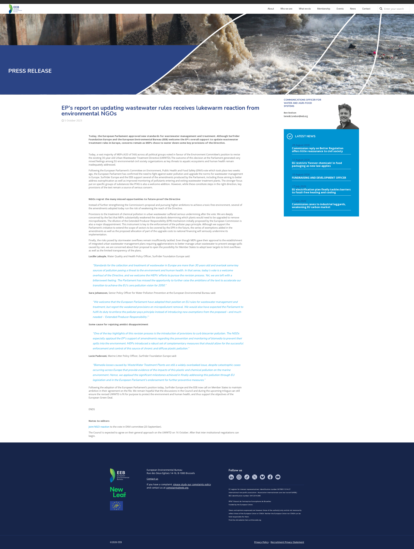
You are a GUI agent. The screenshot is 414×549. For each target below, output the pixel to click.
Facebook (270, 477)
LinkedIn (231, 477)
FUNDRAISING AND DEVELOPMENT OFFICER (319, 177)
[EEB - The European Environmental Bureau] (15, 9)
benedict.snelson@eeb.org (296, 116)
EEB (119, 475)
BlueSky (262, 477)
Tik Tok (246, 477)
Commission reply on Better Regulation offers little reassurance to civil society (317, 150)
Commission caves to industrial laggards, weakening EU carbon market (319, 206)
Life (116, 506)
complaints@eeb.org (177, 487)
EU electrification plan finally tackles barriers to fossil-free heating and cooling (321, 191)
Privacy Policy (261, 542)
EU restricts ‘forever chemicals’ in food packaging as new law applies (317, 164)
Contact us (152, 478)
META (118, 492)
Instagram (239, 477)
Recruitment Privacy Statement (287, 542)
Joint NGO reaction (99, 426)
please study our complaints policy (192, 484)
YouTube (277, 477)
